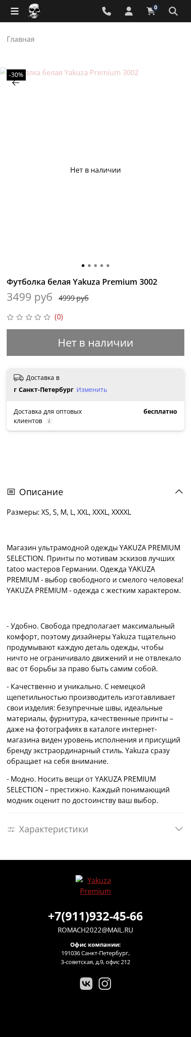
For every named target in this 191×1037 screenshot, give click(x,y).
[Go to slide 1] (83, 265)
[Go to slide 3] (95, 265)
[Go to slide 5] (108, 265)
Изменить (91, 390)
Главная (21, 39)
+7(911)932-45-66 (95, 916)
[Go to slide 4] (101, 265)
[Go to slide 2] (89, 265)
